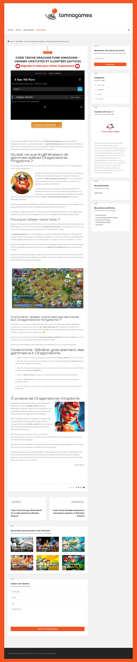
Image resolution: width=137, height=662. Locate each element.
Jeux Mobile (41, 30)
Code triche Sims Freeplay (103, 220)
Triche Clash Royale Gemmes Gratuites (107, 217)
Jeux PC (18, 30)
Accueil (10, 30)
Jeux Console (28, 30)
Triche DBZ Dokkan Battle (103, 222)
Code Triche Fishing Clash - (72, 547)
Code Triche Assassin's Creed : (20, 547)
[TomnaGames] (68, 15)
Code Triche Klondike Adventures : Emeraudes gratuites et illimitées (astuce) (68, 513)
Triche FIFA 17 (99, 224)
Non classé (100, 99)
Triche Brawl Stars (101, 215)
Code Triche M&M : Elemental (47, 547)
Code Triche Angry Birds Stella (72, 565)
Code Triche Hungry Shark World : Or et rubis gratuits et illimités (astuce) (26, 513)
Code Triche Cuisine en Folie (21, 565)
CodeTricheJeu (98, 193)
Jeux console (100, 85)
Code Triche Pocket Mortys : (47, 565)
